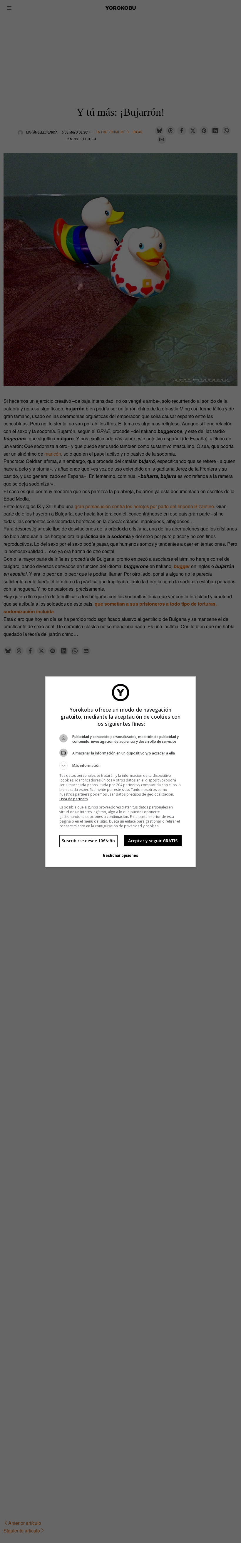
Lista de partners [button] (73, 798)
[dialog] (120, 771)
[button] (120, 766)
